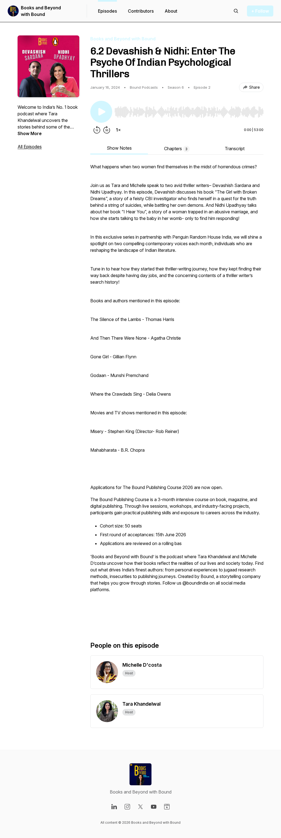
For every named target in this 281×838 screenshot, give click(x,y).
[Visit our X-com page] (140, 806)
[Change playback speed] (118, 130)
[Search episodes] (236, 11)
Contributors (141, 11)
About (171, 11)
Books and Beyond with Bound (41, 11)
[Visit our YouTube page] (153, 806)
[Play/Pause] (101, 112)
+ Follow (260, 11)
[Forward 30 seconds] (107, 130)
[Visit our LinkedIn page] (114, 806)
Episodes (107, 11)
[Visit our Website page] (167, 806)
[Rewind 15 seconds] (97, 130)
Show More (30, 133)
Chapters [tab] (175, 148)
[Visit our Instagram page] (127, 806)
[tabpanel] (176, 393)
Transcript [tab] (235, 148)
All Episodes (30, 146)
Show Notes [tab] (119, 148)
